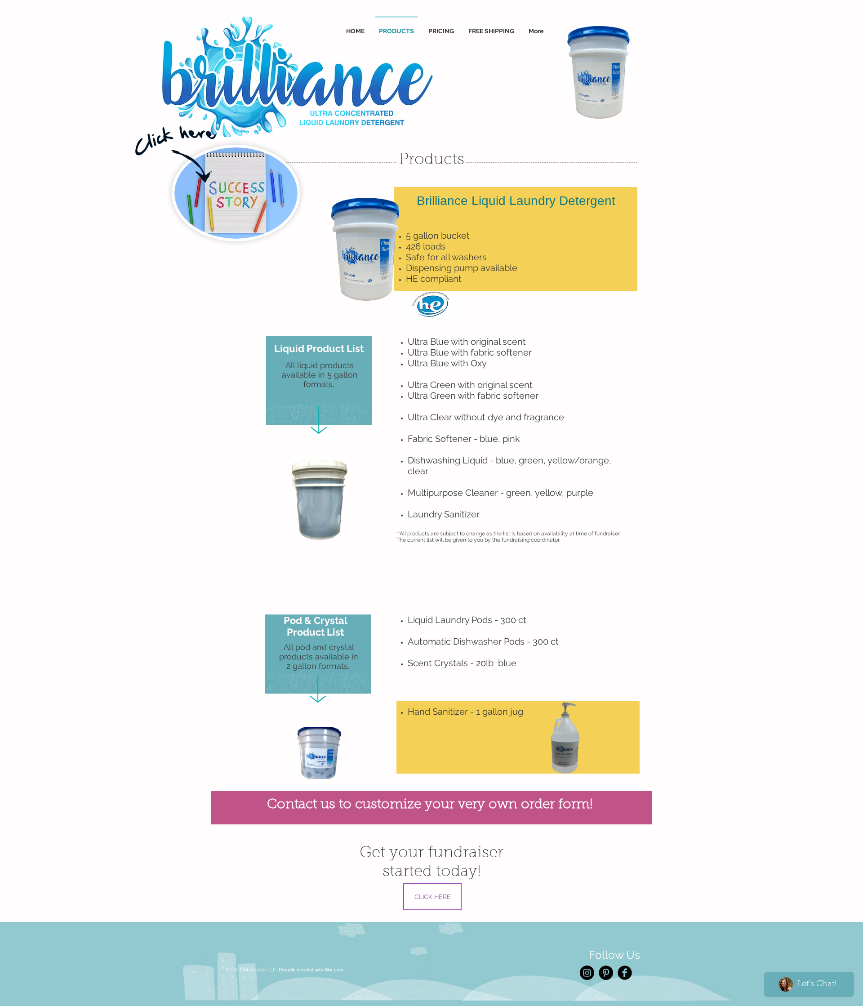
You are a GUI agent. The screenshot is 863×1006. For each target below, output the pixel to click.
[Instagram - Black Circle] (587, 973)
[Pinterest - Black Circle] (606, 973)
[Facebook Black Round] (625, 973)
